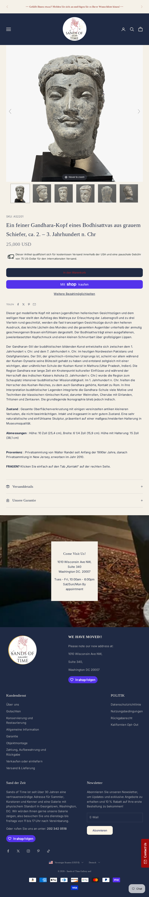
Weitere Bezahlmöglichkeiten (74, 294)
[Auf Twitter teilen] (23, 304)
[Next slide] (139, 111)
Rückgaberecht (121, 718)
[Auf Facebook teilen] (18, 304)
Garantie (12, 736)
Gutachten (13, 711)
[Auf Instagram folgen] (28, 851)
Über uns (12, 704)
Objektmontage (17, 743)
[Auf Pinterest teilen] (28, 304)
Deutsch (92, 862)
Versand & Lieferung (20, 768)
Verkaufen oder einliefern (24, 761)
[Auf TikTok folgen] (48, 851)
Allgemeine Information (22, 729)
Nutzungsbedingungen (127, 711)
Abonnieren (100, 830)
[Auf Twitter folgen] (18, 851)
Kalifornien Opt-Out (124, 724)
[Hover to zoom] (74, 113)
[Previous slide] (10, 111)
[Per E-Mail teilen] (34, 304)
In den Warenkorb (74, 272)
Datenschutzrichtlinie (126, 704)
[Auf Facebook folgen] (8, 851)
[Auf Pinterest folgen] (38, 851)
